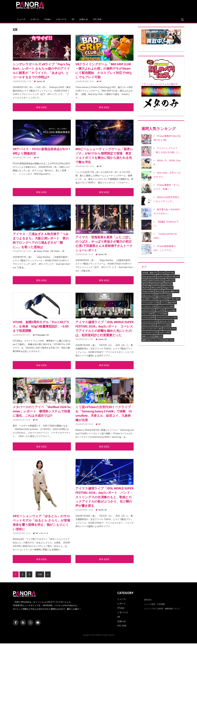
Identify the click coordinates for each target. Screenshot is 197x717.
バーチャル (148, 317)
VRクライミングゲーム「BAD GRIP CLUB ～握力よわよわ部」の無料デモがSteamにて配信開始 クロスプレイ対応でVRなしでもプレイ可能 (103, 71)
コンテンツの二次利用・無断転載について (162, 608)
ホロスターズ (167, 321)
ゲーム (171, 310)
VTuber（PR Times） (52, 251)
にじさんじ (164, 295)
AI (162, 273)
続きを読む (41, 107)
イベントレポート (150, 302)
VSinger (168, 288)
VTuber (47, 19)
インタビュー (149, 306)
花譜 (158, 336)
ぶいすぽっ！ (149, 299)
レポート (35, 19)
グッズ (160, 310)
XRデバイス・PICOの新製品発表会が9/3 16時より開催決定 (41, 151)
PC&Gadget (41, 335)
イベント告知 (168, 302)
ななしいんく (149, 295)
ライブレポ (169, 329)
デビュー (147, 314)
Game (39, 81)
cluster (162, 276)
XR (44, 81)
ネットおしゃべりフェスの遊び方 (161, 84)
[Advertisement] (134, 7)
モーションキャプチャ (152, 329)
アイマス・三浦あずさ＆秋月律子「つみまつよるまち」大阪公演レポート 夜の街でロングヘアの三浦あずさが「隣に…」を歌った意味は (41, 240)
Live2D (169, 280)
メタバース (61, 19)
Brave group (149, 276)
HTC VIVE (97, 19)
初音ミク (147, 336)
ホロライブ (148, 325)
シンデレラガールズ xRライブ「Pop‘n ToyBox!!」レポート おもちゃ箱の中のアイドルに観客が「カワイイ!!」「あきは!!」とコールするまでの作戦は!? (41, 71)
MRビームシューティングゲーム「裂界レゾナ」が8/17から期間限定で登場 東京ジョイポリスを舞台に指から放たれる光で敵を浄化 (104, 155)
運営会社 (148, 599)
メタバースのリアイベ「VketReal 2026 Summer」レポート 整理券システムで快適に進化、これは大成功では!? (42, 411)
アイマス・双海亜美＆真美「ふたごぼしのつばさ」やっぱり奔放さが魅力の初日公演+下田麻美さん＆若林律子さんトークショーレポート (104, 243)
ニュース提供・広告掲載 (154, 604)
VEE (168, 284)
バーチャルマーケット (166, 317)
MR (145, 284)
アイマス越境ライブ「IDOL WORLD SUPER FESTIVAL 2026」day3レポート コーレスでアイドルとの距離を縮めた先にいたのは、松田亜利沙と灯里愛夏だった (104, 328)
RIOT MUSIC (157, 284)
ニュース (21, 19)
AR (170, 273)
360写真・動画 (149, 273)
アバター (174, 299)
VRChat (156, 288)
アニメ (162, 299)
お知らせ (83, 19)
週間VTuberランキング (152, 340)
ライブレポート (150, 332)
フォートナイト (150, 321)
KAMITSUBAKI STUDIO (152, 280)
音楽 (169, 340)
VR (73, 19)
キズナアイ (148, 310)
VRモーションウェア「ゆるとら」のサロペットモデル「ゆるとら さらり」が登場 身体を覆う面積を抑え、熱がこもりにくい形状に (43, 522)
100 (40, 574)
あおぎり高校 (172, 291)
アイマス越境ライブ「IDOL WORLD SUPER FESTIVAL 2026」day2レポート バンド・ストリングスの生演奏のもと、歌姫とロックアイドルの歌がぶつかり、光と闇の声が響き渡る (104, 497)
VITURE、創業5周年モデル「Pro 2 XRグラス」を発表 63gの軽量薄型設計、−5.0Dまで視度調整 (41, 326)
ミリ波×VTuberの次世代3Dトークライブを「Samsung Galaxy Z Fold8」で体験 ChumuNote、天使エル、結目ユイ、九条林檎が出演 (103, 413)
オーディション (166, 306)
